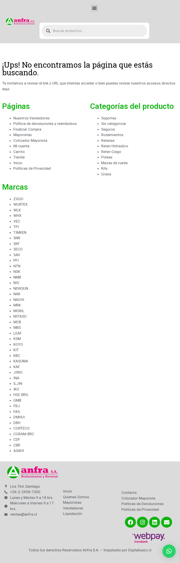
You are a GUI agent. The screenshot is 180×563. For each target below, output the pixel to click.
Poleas (106, 157)
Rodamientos (112, 135)
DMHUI (19, 417)
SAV (16, 255)
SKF (16, 243)
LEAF (17, 333)
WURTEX (20, 204)
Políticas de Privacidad (32, 168)
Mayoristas (22, 135)
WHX (17, 215)
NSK (16, 271)
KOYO (18, 344)
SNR (16, 238)
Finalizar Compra (27, 129)
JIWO (18, 372)
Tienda (19, 157)
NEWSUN (20, 288)
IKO (16, 389)
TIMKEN (19, 232)
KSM (17, 338)
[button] (94, 8)
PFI (16, 260)
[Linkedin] (154, 522)
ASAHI (18, 450)
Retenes (108, 140)
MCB (17, 322)
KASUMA (20, 361)
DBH (16, 423)
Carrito (19, 151)
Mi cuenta (21, 146)
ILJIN (17, 383)
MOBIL (18, 311)
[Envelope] (166, 522)
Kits (104, 168)
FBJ (16, 406)
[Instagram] (142, 522)
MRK (17, 305)
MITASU (20, 316)
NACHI (18, 299)
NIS (16, 283)
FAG (16, 411)
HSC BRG (20, 394)
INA (16, 378)
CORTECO (21, 428)
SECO (18, 249)
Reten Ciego (111, 151)
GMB (17, 400)
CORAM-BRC (23, 434)
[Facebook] (130, 522)
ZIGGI (18, 199)
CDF (16, 439)
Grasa (106, 174)
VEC (16, 221)
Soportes (108, 118)
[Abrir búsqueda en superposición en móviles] (94, 31)
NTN (16, 266)
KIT (16, 350)
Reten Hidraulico (114, 146)
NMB (17, 277)
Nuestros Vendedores (31, 118)
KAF (16, 367)
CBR (16, 445)
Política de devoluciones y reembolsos (45, 123)
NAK (16, 294)
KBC (16, 355)
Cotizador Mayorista (30, 140)
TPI (16, 227)
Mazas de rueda (114, 163)
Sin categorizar (113, 123)
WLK (17, 210)
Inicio (17, 163)
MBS (17, 327)
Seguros (108, 129)
